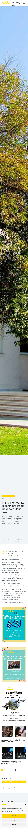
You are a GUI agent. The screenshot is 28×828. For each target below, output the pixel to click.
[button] (25, 804)
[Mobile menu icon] (24, 3)
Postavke (14, 824)
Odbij (14, 820)
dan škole (18, 788)
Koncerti (11, 496)
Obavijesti (6, 496)
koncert (23, 788)
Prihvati (14, 815)
